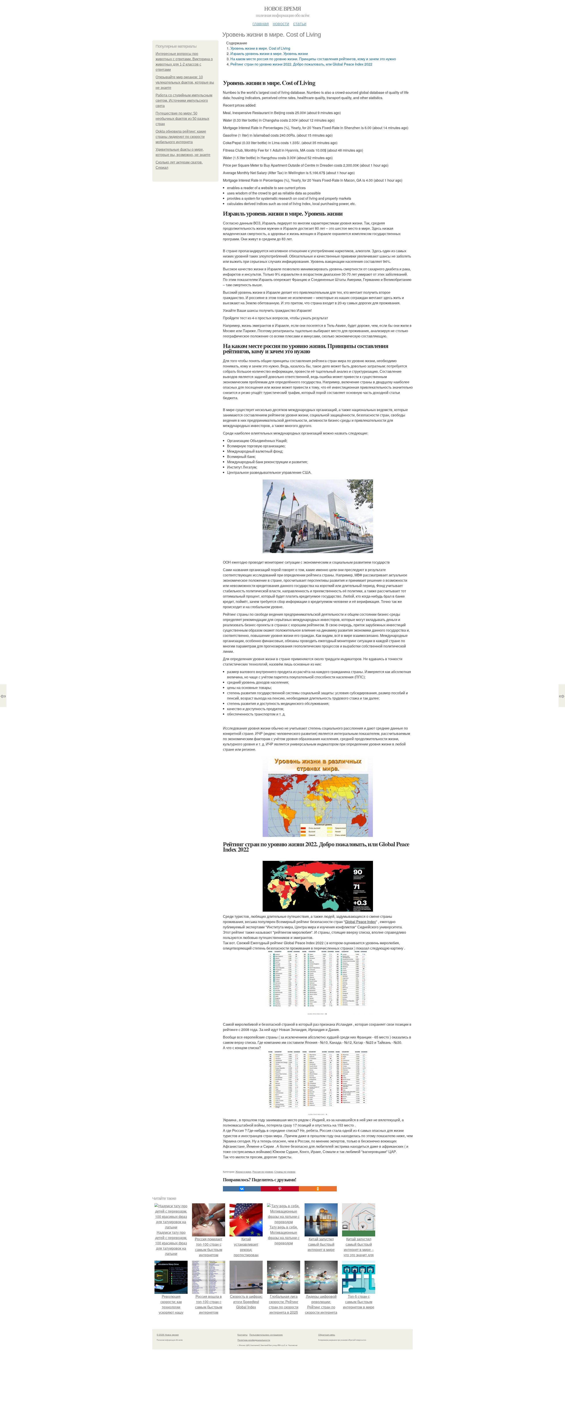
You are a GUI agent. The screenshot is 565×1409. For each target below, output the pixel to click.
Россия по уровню (262, 1171)
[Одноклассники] (318, 1188)
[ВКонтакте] (242, 1188)
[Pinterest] (280, 1188)
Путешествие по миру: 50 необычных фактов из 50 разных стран (182, 118)
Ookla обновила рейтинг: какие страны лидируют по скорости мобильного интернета (181, 137)
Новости (281, 23)
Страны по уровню (284, 1171)
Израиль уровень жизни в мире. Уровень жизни (269, 53)
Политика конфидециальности (253, 1339)
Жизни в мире (243, 1171)
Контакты (242, 1334)
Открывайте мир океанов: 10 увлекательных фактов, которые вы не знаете (185, 82)
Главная (260, 23)
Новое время (282, 8)
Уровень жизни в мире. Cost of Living (260, 48)
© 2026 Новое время (168, 1334)
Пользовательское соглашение (266, 1334)
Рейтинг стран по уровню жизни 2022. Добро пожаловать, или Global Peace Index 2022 (301, 64)
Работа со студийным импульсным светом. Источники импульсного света (184, 100)
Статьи (299, 23)
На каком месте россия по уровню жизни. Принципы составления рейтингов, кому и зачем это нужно (313, 58)
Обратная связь (326, 1334)
